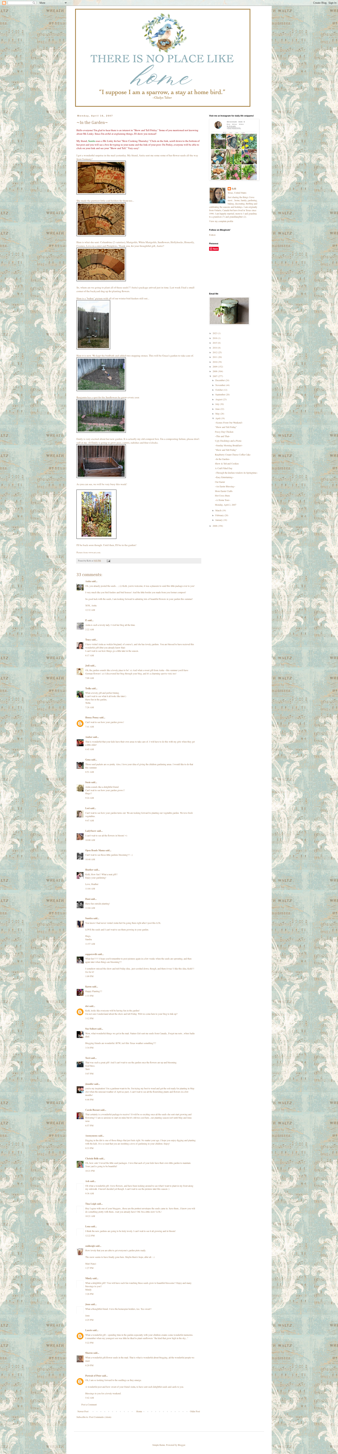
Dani (87, 899)
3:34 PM (89, 1047)
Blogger (181, 1444)
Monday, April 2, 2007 (225, 504)
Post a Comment (89, 1404)
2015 (215, 342)
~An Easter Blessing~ (225, 486)
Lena (87, 1226)
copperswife (91, 954)
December (220, 380)
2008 (215, 371)
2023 (215, 333)
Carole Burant (92, 1110)
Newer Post (82, 1411)
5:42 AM (89, 1397)
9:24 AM (89, 797)
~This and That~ (222, 436)
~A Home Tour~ (222, 500)
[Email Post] (108, 560)
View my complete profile (221, 221)
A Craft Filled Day (223, 468)
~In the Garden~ (222, 459)
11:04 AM (90, 888)
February (219, 515)
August (219, 399)
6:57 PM (89, 1125)
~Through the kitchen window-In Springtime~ (236, 472)
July (217, 404)
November (220, 385)
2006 (215, 525)
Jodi (87, 665)
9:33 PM (89, 1148)
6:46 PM (89, 1099)
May (217, 413)
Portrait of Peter (93, 1375)
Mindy (88, 1278)
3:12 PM (89, 1018)
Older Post (195, 1411)
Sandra (91, 141)
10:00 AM (90, 839)
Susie (88, 782)
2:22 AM (89, 629)
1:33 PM (89, 995)
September (220, 394)
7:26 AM (89, 707)
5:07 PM (89, 1073)
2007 (215, 376)
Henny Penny (92, 717)
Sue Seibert (91, 1028)
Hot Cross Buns (222, 495)
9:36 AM (89, 1193)
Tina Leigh (90, 1203)
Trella (88, 688)
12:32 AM (90, 609)
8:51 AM (89, 771)
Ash (87, 1181)
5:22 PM (89, 1342)
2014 (215, 347)
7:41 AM (89, 726)
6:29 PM (89, 1365)
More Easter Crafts (224, 491)
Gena (88, 759)
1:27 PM (89, 1267)
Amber (88, 737)
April (218, 418)
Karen (88, 986)
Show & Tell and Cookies (227, 463)
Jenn (87, 1304)
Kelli (234, 188)
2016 (215, 338)
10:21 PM (90, 1170)
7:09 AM (89, 677)
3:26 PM (89, 1293)
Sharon (89, 1352)
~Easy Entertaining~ (224, 477)
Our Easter (220, 481)
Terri (87, 1058)
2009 (215, 366)
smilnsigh (90, 1246)
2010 (215, 361)
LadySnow (90, 830)
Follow (212, 234)
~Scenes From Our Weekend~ (229, 422)
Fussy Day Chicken (224, 431)
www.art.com (94, 552)
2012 (215, 352)
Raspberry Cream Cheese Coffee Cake (232, 454)
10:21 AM (90, 1215)
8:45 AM (89, 749)
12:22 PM (90, 1235)
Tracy (88, 639)
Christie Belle (92, 1158)
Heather (89, 869)
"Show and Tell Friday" (226, 427)
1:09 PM (89, 976)
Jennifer (89, 1084)
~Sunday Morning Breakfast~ (229, 445)
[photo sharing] (101, 193)
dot (87, 1006)
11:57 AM (90, 943)
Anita (142, 155)
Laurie (88, 1330)
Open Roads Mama (95, 850)
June (217, 408)
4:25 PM (89, 1319)
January (219, 519)
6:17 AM (89, 655)
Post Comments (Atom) (100, 1416)
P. (86, 620)
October (219, 389)
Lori (87, 808)
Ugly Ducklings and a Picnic (228, 440)
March (218, 510)
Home (139, 1411)
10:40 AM (90, 859)
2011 (215, 356)
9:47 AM (89, 820)
